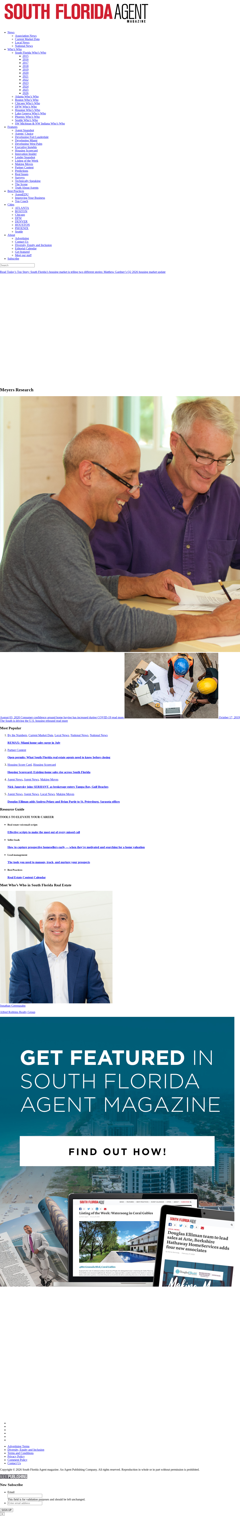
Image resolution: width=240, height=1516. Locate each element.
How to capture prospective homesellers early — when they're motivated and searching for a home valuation (76, 847)
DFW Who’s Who (26, 106)
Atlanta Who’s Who (27, 96)
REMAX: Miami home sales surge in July (34, 742)
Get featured (22, 251)
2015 (25, 56)
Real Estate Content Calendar (27, 877)
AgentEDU (22, 194)
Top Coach (21, 201)
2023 (25, 83)
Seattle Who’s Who (26, 120)
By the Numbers (17, 735)
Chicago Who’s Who (27, 103)
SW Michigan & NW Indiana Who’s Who (40, 123)
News (11, 32)
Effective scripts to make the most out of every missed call (44, 832)
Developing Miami (26, 140)
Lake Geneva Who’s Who (30, 113)
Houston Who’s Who (27, 110)
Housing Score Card (20, 764)
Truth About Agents (26, 187)
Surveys (20, 177)
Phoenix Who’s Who (27, 116)
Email (11, 1492)
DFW (18, 218)
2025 (25, 89)
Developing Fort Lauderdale (32, 137)
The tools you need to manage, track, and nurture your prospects (49, 862)
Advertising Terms (18, 1446)
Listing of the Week (26, 160)
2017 (25, 62)
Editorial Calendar (26, 248)
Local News (22, 42)
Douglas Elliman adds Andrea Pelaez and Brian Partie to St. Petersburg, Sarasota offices (64, 801)
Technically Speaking (27, 181)
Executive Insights (26, 147)
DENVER (21, 221)
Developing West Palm (28, 143)
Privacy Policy (16, 1456)
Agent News (15, 779)
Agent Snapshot (24, 130)
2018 (25, 66)
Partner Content (24, 167)
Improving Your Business (30, 197)
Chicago (20, 214)
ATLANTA (22, 208)
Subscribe (13, 258)
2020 (25, 72)
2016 (25, 59)
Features (12, 126)
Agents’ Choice (24, 133)
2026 (25, 93)
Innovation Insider (26, 154)
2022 (25, 79)
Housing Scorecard (26, 150)
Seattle (19, 231)
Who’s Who (15, 49)
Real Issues (21, 174)
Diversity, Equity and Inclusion (33, 245)
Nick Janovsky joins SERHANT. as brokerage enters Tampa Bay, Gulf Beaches (58, 786)
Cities (11, 204)
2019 (25, 69)
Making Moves (24, 164)
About (11, 235)
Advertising (22, 238)
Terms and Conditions (21, 1453)
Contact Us (21, 241)
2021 (25, 76)
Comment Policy (17, 1459)
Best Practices (16, 191)
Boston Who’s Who (26, 99)
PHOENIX (21, 228)
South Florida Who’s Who (30, 52)
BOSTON (21, 211)
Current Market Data (27, 39)
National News (24, 45)
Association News (26, 35)
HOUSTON (22, 224)
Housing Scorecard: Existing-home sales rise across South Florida (49, 772)
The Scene (21, 184)
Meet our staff (23, 255)
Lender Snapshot (25, 157)
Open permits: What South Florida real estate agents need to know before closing (59, 757)
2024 (25, 86)
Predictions (21, 170)
